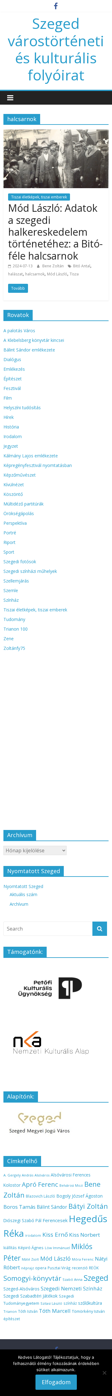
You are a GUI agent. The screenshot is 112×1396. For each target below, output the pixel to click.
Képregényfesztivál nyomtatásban (37, 465)
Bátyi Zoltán (88, 1206)
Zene (8, 638)
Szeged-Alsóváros (21, 1289)
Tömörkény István (88, 1311)
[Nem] (104, 1373)
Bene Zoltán (53, 266)
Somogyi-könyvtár (32, 1278)
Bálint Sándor (52, 1207)
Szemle (10, 590)
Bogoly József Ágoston (79, 1196)
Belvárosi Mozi (71, 1185)
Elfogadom (56, 1382)
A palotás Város (19, 330)
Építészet (12, 379)
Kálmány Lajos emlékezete (30, 456)
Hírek (8, 417)
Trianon (10, 1311)
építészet (11, 1318)
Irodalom (12, 436)
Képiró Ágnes (31, 1247)
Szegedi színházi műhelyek (30, 571)
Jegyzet (10, 446)
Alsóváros (42, 1175)
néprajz (27, 1268)
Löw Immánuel (57, 1247)
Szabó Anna (72, 1279)
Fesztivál (12, 388)
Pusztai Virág (59, 1267)
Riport (9, 542)
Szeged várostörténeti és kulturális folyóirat (56, 49)
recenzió (80, 1268)
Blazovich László (40, 1196)
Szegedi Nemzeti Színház (71, 1288)
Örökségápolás (18, 513)
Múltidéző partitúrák (23, 504)
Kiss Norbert (84, 1234)
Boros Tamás (19, 1206)
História (11, 427)
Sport (8, 552)
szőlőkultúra (90, 1303)
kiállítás (10, 1247)
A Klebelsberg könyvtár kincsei (33, 340)
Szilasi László (51, 1303)
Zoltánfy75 (14, 648)
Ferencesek (55, 1220)
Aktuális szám (23, 894)
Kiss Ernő (55, 1235)
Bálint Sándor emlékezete (29, 350)
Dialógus (12, 359)
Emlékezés (14, 369)
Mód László (57, 274)
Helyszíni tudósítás (22, 407)
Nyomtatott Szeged (23, 886)
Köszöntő (13, 494)
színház (70, 1303)
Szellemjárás (16, 581)
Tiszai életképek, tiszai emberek (39, 197)
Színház (11, 600)
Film (7, 398)
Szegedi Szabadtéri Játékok (30, 1296)
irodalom (33, 1235)
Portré (9, 533)
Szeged (96, 1278)
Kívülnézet (13, 484)
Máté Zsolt (30, 1259)
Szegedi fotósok (19, 561)
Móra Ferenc (83, 1259)
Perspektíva (15, 523)
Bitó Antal (81, 266)
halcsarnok (34, 274)
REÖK (94, 1268)
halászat (15, 274)
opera (40, 1268)
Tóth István (28, 1311)
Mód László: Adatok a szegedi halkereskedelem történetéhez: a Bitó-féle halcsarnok (55, 231)
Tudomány (14, 619)
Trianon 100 (15, 629)
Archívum (19, 904)
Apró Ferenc (40, 1184)
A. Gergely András (18, 1175)
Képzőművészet (19, 475)
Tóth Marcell (55, 1310)
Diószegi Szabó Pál (22, 1220)
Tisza (74, 274)
